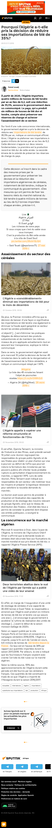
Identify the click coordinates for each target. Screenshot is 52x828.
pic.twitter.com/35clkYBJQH (26, 241)
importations (36, 686)
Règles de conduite (9, 795)
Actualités (5, 686)
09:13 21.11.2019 (7, 43)
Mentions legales (25, 781)
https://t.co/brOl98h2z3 (30, 378)
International (16, 686)
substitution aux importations (12, 690)
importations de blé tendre (27, 132)
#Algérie (26, 369)
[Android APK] (9, 806)
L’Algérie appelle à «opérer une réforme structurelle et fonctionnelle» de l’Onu (22, 434)
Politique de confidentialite (25, 785)
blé (27, 690)
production (34, 690)
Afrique (43, 690)
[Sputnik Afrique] (7, 19)
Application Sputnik (26, 795)
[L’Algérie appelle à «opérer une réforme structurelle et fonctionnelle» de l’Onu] (26, 411)
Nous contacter (7, 785)
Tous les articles (13, 90)
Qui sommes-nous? (9, 781)
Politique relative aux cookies (13, 788)
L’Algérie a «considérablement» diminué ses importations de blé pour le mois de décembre (26, 302)
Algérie (26, 686)
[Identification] (35, 18)
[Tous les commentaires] (3, 824)
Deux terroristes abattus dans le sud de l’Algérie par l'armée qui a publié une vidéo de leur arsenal (25, 588)
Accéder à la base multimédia (26, 76)
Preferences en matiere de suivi (14, 799)
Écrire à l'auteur (25, 90)
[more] (47, 310)
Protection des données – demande (15, 792)
